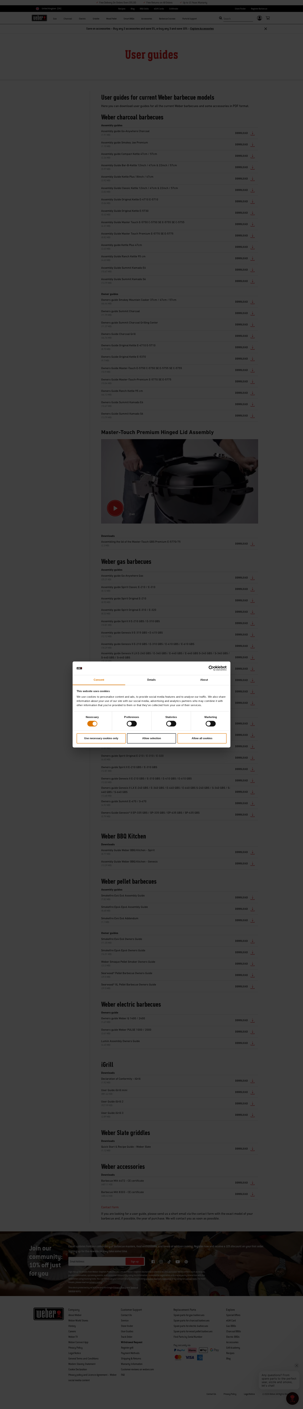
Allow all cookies (202, 738)
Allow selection (151, 738)
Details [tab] (151, 679)
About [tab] (204, 679)
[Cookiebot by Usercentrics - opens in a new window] (211, 668)
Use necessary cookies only (101, 738)
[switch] (132, 724)
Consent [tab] (99, 679)
